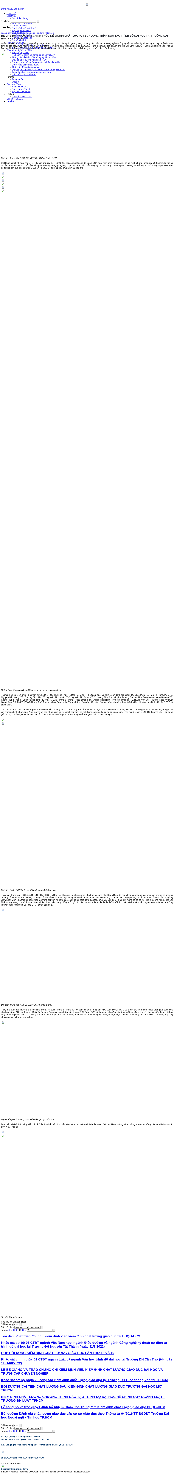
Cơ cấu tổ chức (19, 26)
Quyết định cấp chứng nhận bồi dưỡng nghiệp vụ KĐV (38, 69)
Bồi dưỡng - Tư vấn (21, 89)
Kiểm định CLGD (20, 87)
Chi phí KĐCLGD (15, 99)
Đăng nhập (6, 9)
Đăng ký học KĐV (20, 52)
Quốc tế (15, 82)
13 (14, 1330)
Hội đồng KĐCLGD (21, 30)
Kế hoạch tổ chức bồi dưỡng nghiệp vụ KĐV (33, 55)
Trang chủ (11, 13)
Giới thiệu (11, 16)
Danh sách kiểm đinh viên (24, 28)
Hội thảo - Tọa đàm (21, 91)
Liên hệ (10, 101)
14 (17, 1330)
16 (23, 1330)
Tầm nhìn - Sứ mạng (22, 23)
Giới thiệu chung (20, 18)
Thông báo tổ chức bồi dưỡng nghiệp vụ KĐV (34, 57)
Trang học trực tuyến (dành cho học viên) (31, 72)
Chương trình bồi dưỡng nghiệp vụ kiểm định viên (36, 62)
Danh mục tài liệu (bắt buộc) (25, 65)
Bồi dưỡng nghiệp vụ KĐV (19, 50)
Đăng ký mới (18, 9)
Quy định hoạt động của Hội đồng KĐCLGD (33, 33)
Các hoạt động (14, 84)
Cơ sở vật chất (19, 40)
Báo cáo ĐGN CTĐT (22, 96)
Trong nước (17, 79)
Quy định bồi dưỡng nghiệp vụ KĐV (29, 60)
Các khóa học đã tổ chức (24, 74)
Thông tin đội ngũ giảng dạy (25, 67)
